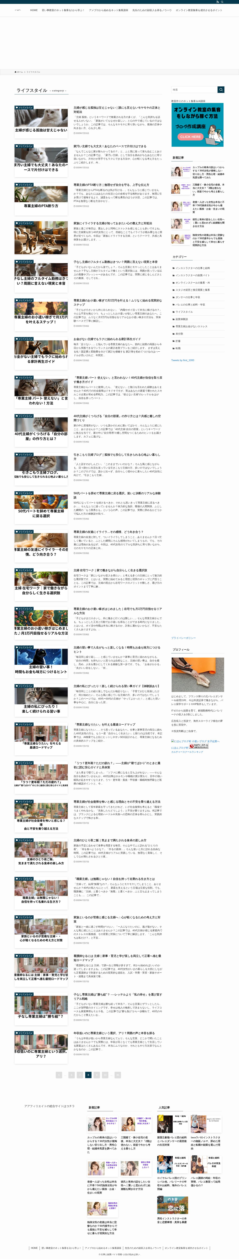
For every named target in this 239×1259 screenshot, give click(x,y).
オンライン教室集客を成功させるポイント (186, 1248)
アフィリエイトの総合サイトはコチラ (51, 1106)
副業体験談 (182, 319)
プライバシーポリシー (183, 638)
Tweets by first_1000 (182, 360)
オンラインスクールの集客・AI (193, 282)
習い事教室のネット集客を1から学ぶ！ (61, 1248)
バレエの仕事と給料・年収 (190, 304)
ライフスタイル (184, 311)
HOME (34, 1248)
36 (117, 1075)
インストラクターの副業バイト (193, 275)
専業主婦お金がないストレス (192, 326)
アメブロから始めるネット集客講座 (103, 1248)
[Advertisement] (119, 42)
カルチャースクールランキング (187, 752)
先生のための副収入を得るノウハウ (143, 1248)
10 (105, 1075)
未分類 (179, 333)
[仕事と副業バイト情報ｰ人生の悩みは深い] (18, 10)
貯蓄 (178, 341)
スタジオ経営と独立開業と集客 (193, 289)
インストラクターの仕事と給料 (193, 268)
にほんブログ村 (179, 747)
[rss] (217, 2)
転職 (178, 348)
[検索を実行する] (220, 89)
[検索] (222, 2)
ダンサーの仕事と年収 (188, 297)
